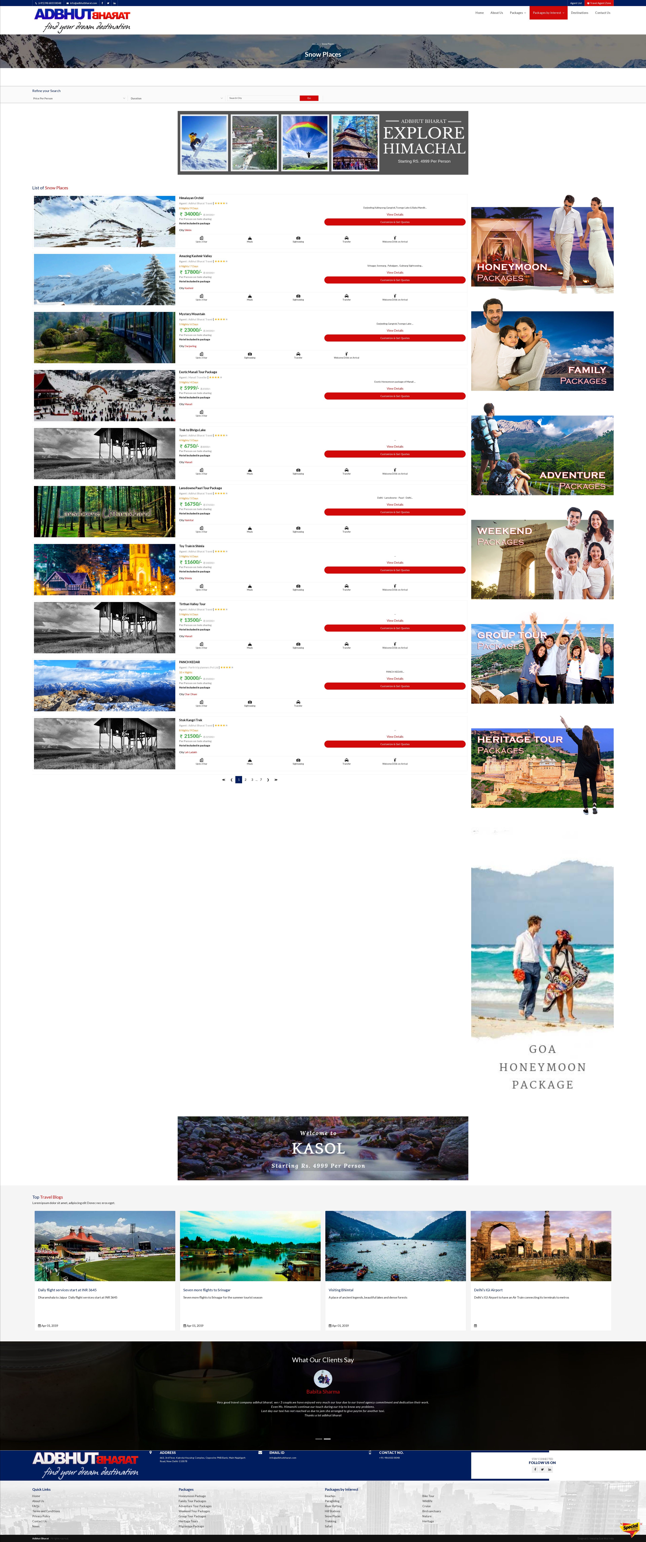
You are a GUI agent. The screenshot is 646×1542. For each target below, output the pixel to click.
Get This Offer (323, 130)
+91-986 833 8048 (337, 147)
